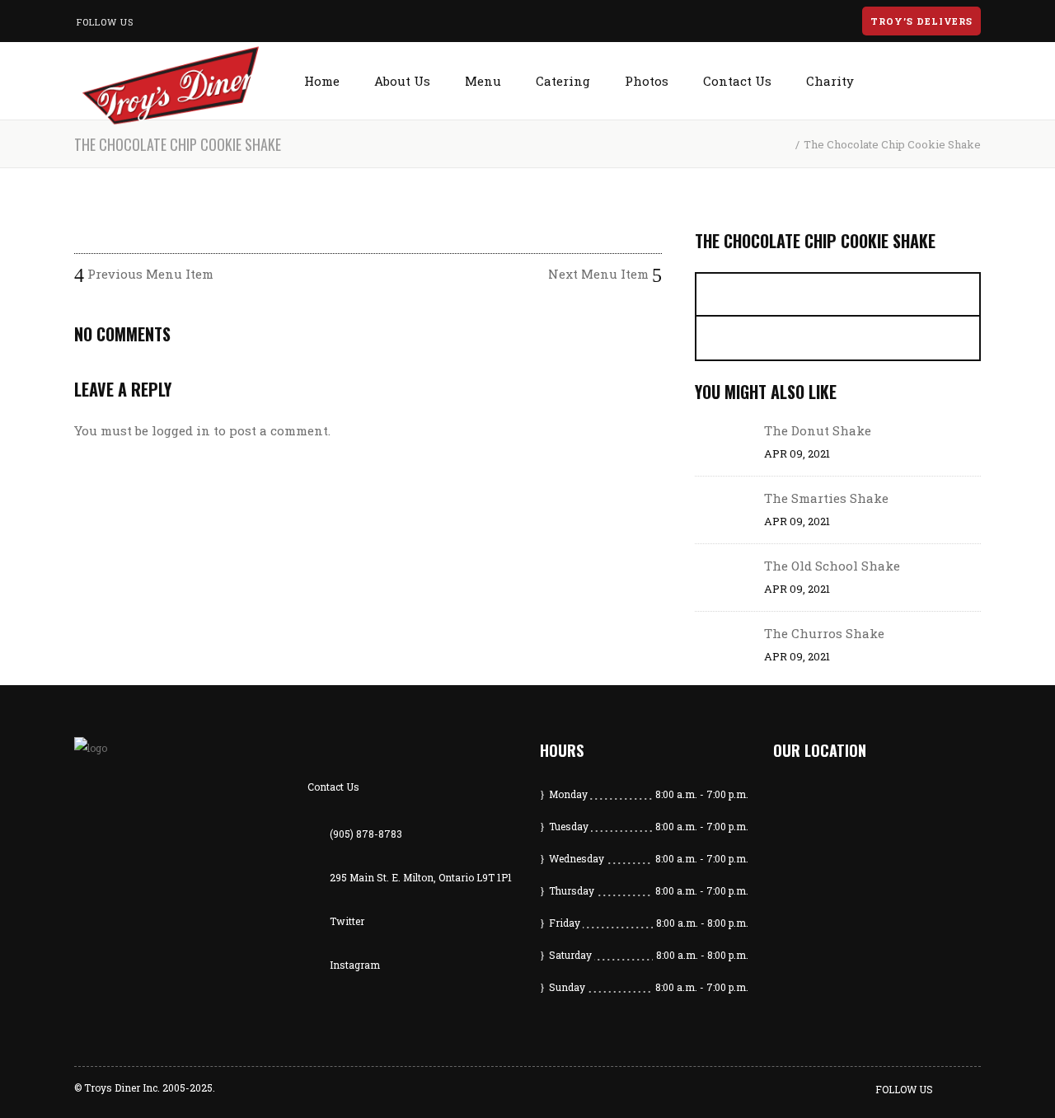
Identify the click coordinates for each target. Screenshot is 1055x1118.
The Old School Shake (832, 565)
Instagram (355, 964)
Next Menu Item (600, 273)
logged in (181, 430)
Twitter (347, 921)
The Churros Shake (824, 633)
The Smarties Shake (826, 498)
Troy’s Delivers (921, 21)
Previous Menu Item (148, 273)
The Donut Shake (817, 430)
